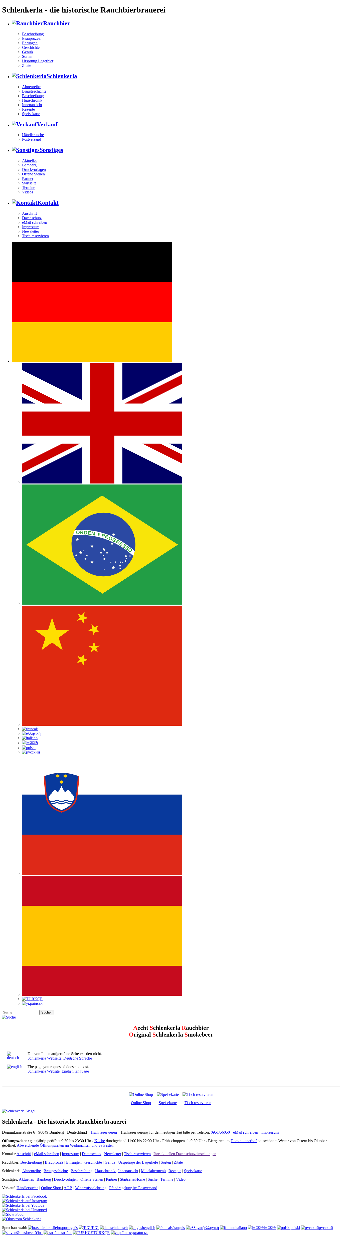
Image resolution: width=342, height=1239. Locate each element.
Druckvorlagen (34, 169)
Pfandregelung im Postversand (133, 1188)
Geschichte (31, 47)
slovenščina (33, 1232)
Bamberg (29, 165)
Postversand (31, 139)
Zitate (26, 65)
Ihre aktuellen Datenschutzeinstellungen (184, 1154)
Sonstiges (51, 150)
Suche (152, 1179)
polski (295, 1227)
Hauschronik (32, 100)
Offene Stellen (33, 174)
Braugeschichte (34, 91)
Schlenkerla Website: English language (58, 1071)
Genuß (27, 52)
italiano (241, 1227)
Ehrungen (30, 43)
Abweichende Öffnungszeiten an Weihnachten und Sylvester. (65, 1145)
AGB (68, 1188)
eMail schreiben (34, 222)
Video (181, 1179)
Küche (99, 1141)
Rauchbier (56, 23)
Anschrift (29, 213)
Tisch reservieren (35, 236)
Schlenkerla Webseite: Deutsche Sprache (60, 1058)
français (179, 1227)
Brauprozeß (31, 38)
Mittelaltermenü (153, 1171)
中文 (95, 1227)
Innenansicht (32, 105)
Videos (27, 192)
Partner (27, 178)
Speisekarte (31, 114)
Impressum (30, 227)
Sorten (27, 56)
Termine (28, 187)
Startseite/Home (132, 1179)
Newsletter (30, 231)
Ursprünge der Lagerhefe (138, 1162)
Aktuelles (29, 160)
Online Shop (141, 1103)
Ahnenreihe (31, 87)
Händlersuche (33, 135)
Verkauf (47, 124)
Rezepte (28, 109)
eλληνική (211, 1227)
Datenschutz (32, 218)
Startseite (29, 183)
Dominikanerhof (244, 1141)
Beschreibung (33, 34)
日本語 (270, 1227)
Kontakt (48, 202)
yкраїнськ (139, 1232)
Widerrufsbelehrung (90, 1188)
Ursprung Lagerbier (37, 61)
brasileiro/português (62, 1227)
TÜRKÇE (101, 1232)
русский (326, 1227)
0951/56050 (220, 1132)
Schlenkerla (62, 76)
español (66, 1232)
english (149, 1227)
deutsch (122, 1227)
